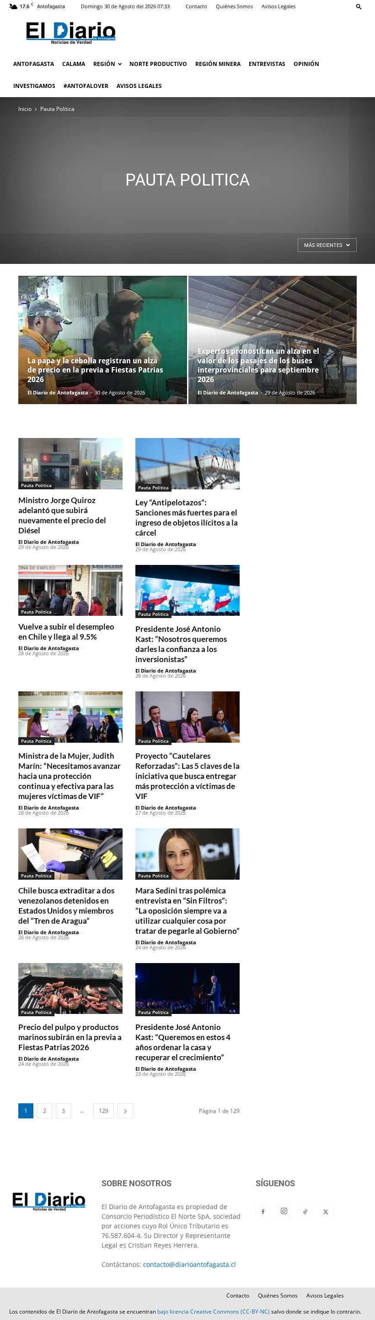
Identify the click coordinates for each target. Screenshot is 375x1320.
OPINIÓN (306, 64)
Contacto (196, 6)
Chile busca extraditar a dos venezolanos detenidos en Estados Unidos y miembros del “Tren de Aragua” (66, 906)
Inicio (25, 109)
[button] (359, 6)
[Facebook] (263, 1212)
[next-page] (125, 1110)
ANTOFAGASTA (33, 64)
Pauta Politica (36, 485)
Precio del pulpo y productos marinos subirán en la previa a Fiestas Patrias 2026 (70, 1037)
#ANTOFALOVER (86, 86)
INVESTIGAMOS (34, 86)
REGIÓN (104, 64)
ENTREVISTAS (267, 64)
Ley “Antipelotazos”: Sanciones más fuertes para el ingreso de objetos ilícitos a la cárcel (186, 517)
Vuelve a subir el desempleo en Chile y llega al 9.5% (66, 631)
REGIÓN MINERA (218, 64)
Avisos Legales (278, 6)
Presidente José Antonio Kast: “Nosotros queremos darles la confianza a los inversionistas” (181, 644)
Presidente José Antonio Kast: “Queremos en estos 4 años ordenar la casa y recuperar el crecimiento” (182, 1042)
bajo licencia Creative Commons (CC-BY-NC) (213, 1311)
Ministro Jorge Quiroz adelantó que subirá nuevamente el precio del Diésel (62, 515)
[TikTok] (305, 1212)
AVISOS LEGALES (139, 86)
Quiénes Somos (234, 6)
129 (103, 1111)
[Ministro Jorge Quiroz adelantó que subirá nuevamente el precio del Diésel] (70, 463)
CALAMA (73, 64)
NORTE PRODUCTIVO (158, 64)
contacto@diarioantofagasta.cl (189, 1264)
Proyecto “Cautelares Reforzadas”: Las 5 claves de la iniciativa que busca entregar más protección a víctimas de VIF (187, 776)
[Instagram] (284, 1211)
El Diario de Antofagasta (57, 392)
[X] (326, 1212)
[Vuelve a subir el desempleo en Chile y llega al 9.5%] (70, 590)
